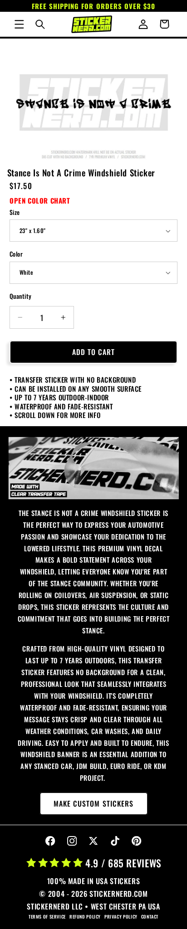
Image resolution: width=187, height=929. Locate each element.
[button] (19, 24)
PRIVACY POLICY (121, 916)
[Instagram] (72, 841)
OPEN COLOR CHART (40, 200)
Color (16, 253)
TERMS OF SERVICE (47, 916)
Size (15, 212)
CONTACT (149, 916)
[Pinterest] (137, 841)
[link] (93, 468)
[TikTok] (115, 841)
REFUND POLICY (85, 916)
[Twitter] (93, 841)
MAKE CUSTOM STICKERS (93, 803)
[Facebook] (50, 841)
